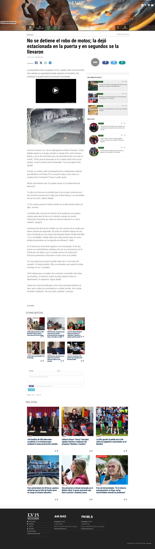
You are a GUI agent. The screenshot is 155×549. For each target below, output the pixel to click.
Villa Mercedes (30, 57)
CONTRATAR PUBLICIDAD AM (60, 529)
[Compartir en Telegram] (50, 63)
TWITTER (31, 526)
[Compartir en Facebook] (36, 63)
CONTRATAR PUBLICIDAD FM (87, 529)
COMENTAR (31, 389)
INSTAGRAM (31, 529)
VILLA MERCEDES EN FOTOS (8, 22)
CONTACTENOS (32, 521)
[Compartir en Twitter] (41, 63)
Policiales (30, 35)
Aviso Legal (148, 543)
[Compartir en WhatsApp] (45, 63)
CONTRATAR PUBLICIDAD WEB (33, 533)
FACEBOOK (31, 524)
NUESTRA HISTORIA (31, 531)
